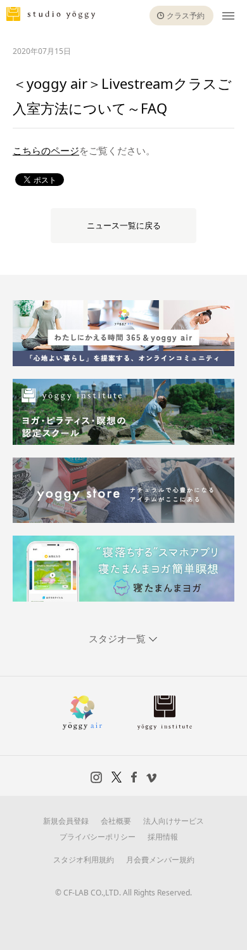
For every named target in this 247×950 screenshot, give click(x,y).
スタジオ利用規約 (83, 859)
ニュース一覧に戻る (124, 225)
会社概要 (116, 820)
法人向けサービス (173, 820)
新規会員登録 (66, 820)
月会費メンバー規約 (160, 859)
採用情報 (163, 836)
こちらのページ (46, 151)
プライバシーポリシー (98, 836)
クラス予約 (186, 15)
